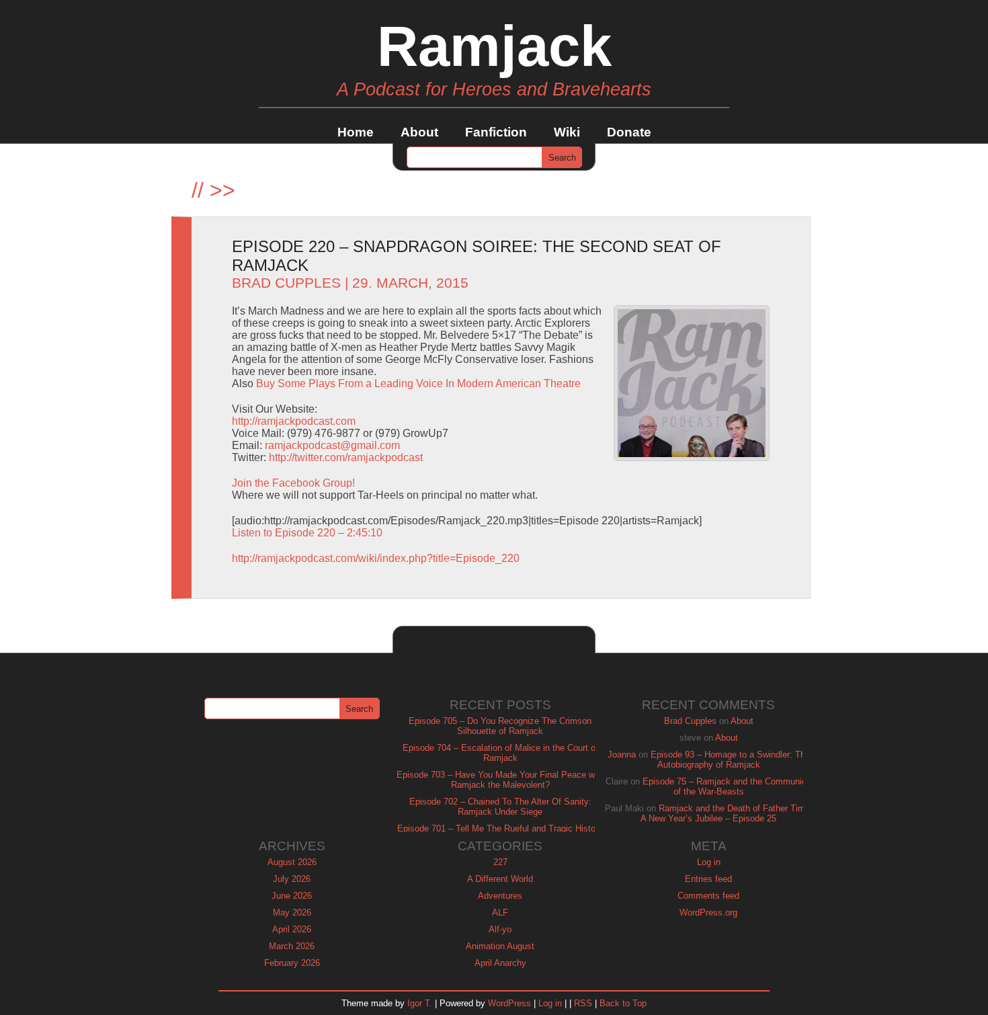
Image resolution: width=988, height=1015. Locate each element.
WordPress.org (708, 912)
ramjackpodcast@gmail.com (332, 445)
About (419, 132)
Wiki (567, 132)
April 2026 (291, 929)
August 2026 (292, 862)
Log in (709, 862)
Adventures (500, 896)
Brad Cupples (286, 283)
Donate (629, 132)
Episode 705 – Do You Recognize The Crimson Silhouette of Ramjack (500, 726)
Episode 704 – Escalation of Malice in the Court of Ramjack (500, 753)
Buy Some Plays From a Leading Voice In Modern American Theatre (418, 383)
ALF (500, 912)
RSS (583, 1003)
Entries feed (708, 879)
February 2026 (292, 963)
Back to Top (623, 1003)
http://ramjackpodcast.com (294, 421)
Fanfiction (496, 132)
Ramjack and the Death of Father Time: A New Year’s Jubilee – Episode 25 (727, 813)
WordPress (509, 1003)
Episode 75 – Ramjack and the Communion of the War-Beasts (727, 786)
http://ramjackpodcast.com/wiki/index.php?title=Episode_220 (376, 558)
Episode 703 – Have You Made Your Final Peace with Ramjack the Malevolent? (500, 780)
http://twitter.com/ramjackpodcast (346, 457)
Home (355, 132)
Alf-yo (500, 929)
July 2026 (292, 879)
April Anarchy (500, 963)
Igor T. (419, 1003)
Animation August (500, 946)
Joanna (622, 754)
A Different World (500, 879)
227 (500, 862)
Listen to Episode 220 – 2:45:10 (307, 532)
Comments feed (708, 896)
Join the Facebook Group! (293, 483)
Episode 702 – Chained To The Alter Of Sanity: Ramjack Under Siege (500, 807)
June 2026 (292, 896)
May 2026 (292, 912)
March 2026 (292, 946)
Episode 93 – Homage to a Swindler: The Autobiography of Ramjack (730, 759)
